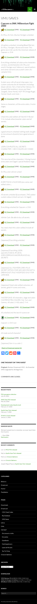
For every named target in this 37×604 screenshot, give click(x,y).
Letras (3, 523)
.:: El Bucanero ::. (7, 9)
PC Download (25, 29)
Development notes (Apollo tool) (11, 405)
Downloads (4, 505)
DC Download (9, 29)
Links (2, 526)
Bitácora (3, 481)
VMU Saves (5, 519)
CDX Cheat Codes (7, 512)
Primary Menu (34, 9)
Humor (3, 488)
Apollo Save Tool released (9, 410)
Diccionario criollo (8, 533)
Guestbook (5, 540)
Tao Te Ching (6, 551)
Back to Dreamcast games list (12, 348)
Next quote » (5, 437)
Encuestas (5, 537)
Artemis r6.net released (8, 415)
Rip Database (6, 515)
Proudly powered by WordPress (9, 601)
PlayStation (4, 492)
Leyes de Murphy (7, 547)
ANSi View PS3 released (8, 399)
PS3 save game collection (8, 394)
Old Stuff (4, 530)
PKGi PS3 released (11, 450)
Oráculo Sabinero (12, 457)
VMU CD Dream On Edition (9, 580)
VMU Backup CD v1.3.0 (8, 578)
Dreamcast (4, 485)
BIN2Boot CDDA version (8, 582)
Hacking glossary (7, 544)
